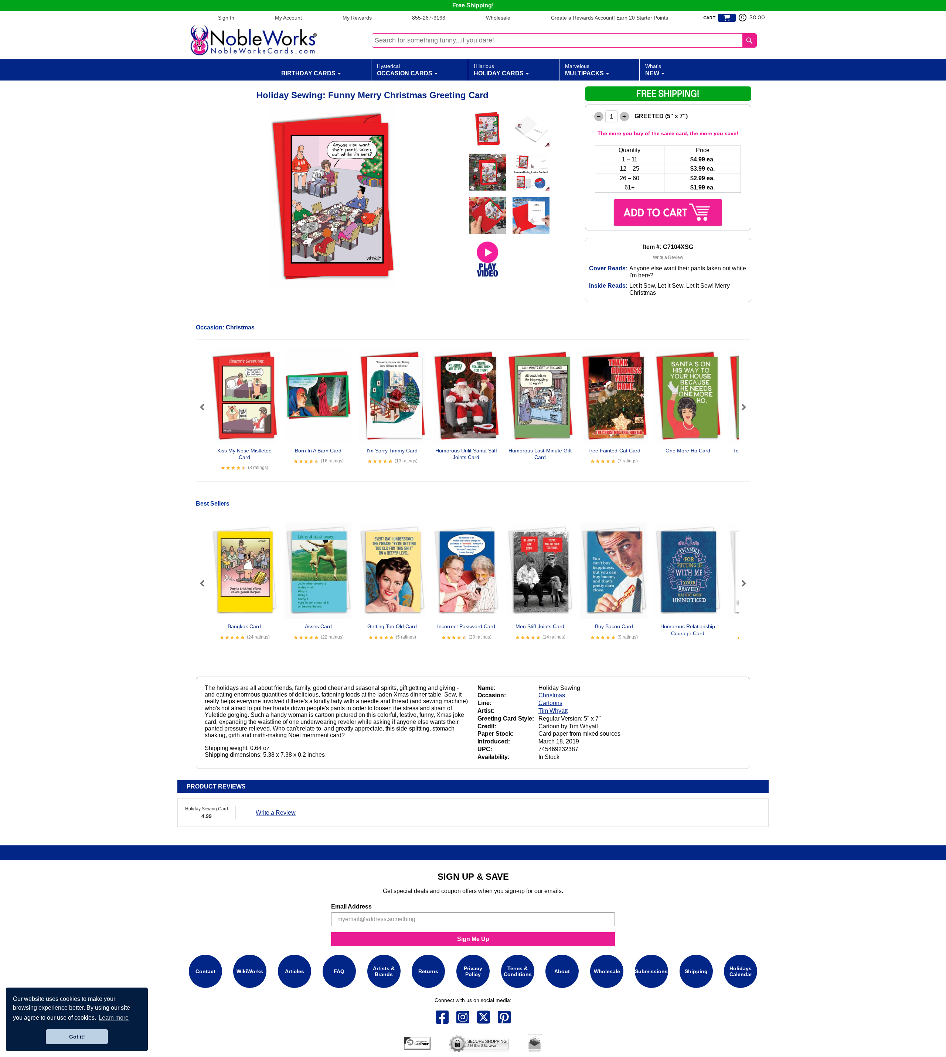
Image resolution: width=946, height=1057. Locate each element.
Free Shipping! (473, 5)
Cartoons (550, 703)
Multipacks (584, 69)
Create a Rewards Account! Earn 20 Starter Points (609, 18)
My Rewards (357, 18)
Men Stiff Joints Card (539, 626)
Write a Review (668, 257)
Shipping (696, 971)
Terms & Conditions (518, 971)
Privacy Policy (473, 971)
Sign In (226, 18)
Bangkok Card (244, 626)
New (653, 69)
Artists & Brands (384, 971)
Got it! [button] (77, 1037)
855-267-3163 (428, 18)
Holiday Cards (499, 69)
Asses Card (318, 626)
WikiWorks (249, 971)
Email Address (351, 906)
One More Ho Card (688, 451)
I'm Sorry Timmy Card (392, 451)
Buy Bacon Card (614, 626)
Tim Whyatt (553, 711)
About (562, 971)
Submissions (651, 971)
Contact (205, 971)
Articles (294, 971)
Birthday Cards (308, 73)
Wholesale (498, 18)
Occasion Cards (404, 69)
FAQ (339, 971)
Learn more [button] (114, 1018)
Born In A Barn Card (318, 451)
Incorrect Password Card (466, 626)
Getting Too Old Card (392, 626)
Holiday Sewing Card (206, 808)
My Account (288, 18)
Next (740, 407)
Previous (205, 407)
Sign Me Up (473, 939)
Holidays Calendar (740, 971)
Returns (428, 971)
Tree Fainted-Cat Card (614, 451)
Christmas (240, 327)
